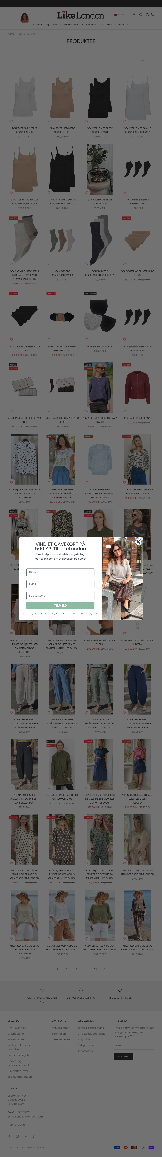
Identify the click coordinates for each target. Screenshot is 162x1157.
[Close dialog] (138, 542)
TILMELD (60, 605)
